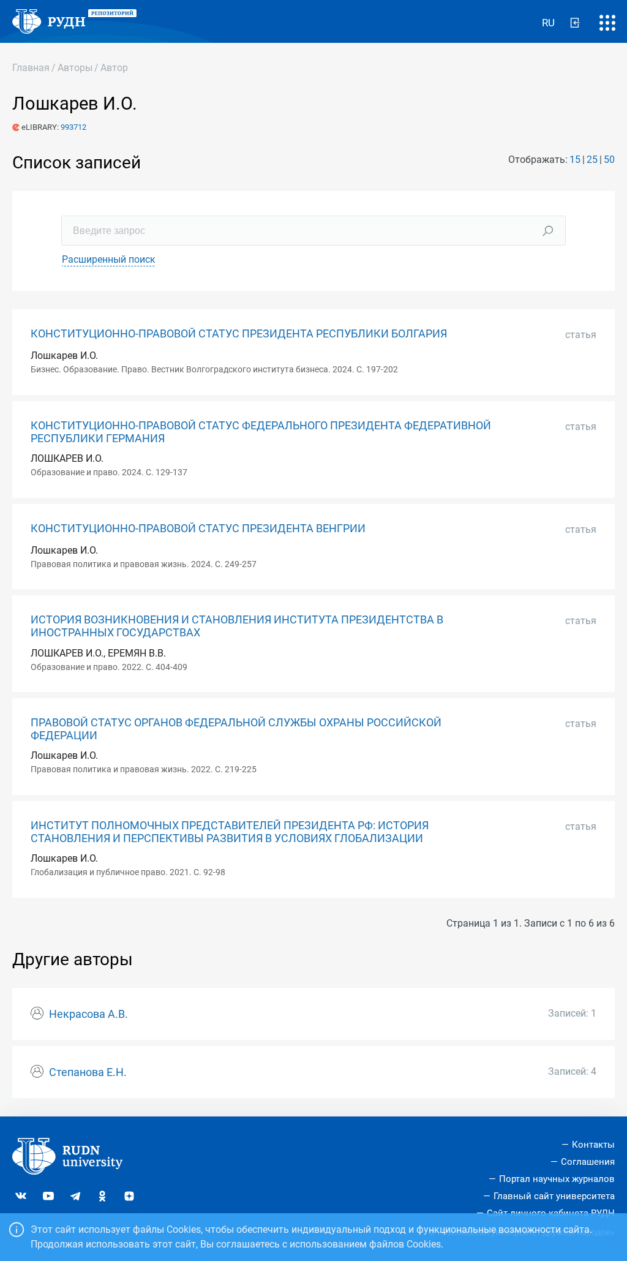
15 (574, 159)
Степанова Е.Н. (88, 1072)
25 (592, 159)
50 (609, 159)
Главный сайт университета (554, 1196)
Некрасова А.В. (88, 1014)
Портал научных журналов (557, 1178)
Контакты (593, 1144)
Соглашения (588, 1161)
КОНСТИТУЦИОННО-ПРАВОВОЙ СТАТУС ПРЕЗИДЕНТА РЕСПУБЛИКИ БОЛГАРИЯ (239, 334)
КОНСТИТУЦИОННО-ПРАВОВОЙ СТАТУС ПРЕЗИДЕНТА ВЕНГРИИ (198, 528)
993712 (73, 127)
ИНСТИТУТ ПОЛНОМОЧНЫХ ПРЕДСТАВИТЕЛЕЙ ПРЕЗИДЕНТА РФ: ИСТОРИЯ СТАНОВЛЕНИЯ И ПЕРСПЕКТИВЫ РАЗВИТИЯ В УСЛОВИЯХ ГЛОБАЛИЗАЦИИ (230, 832)
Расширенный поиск (109, 259)
